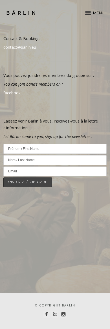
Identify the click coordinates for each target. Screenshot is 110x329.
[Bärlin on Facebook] (46, 314)
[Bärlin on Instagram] (63, 314)
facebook (12, 92)
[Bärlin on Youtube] (54, 314)
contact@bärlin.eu (19, 47)
